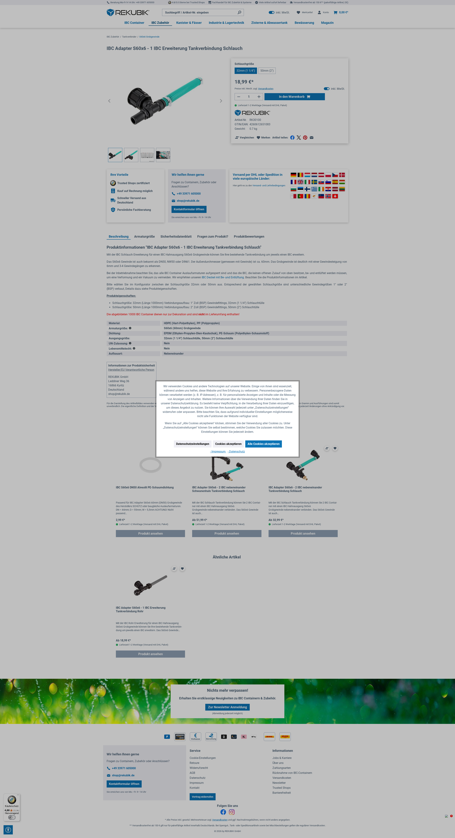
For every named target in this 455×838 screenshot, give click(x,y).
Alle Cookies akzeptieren (264, 444)
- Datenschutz (236, 451)
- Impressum (218, 451)
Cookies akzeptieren (228, 444)
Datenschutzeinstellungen (192, 444)
